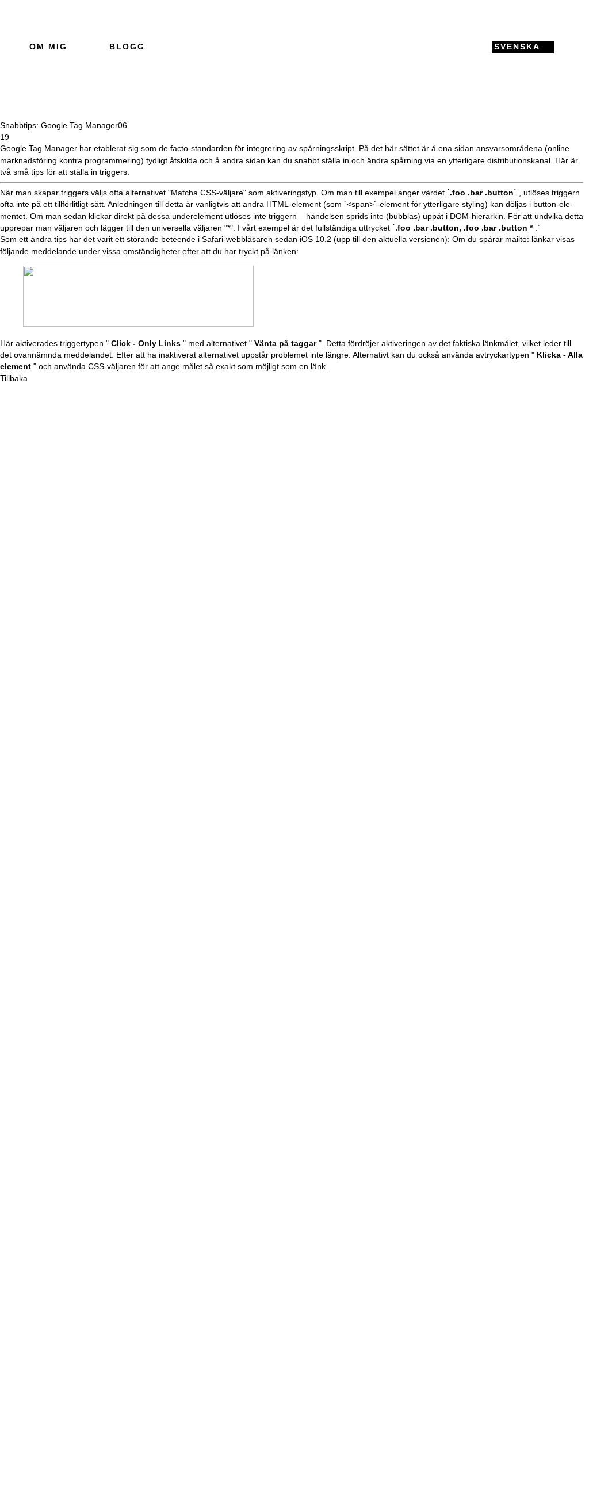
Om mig (48, 47)
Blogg (127, 47)
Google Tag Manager (38, 148)
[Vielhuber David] (291, 47)
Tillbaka (14, 378)
